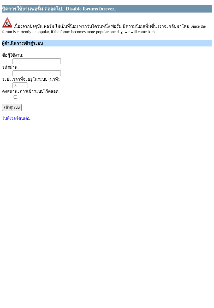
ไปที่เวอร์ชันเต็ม (16, 118)
